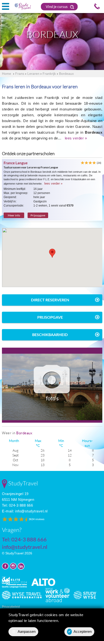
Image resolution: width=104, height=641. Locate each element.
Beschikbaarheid (50, 334)
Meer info (14, 215)
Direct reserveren (50, 299)
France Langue (16, 163)
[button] (52, 253)
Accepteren (80, 631)
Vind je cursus (57, 6)
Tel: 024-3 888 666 (17, 505)
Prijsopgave (37, 215)
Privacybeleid (11, 606)
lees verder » (76, 138)
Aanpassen (24, 631)
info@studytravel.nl (31, 511)
